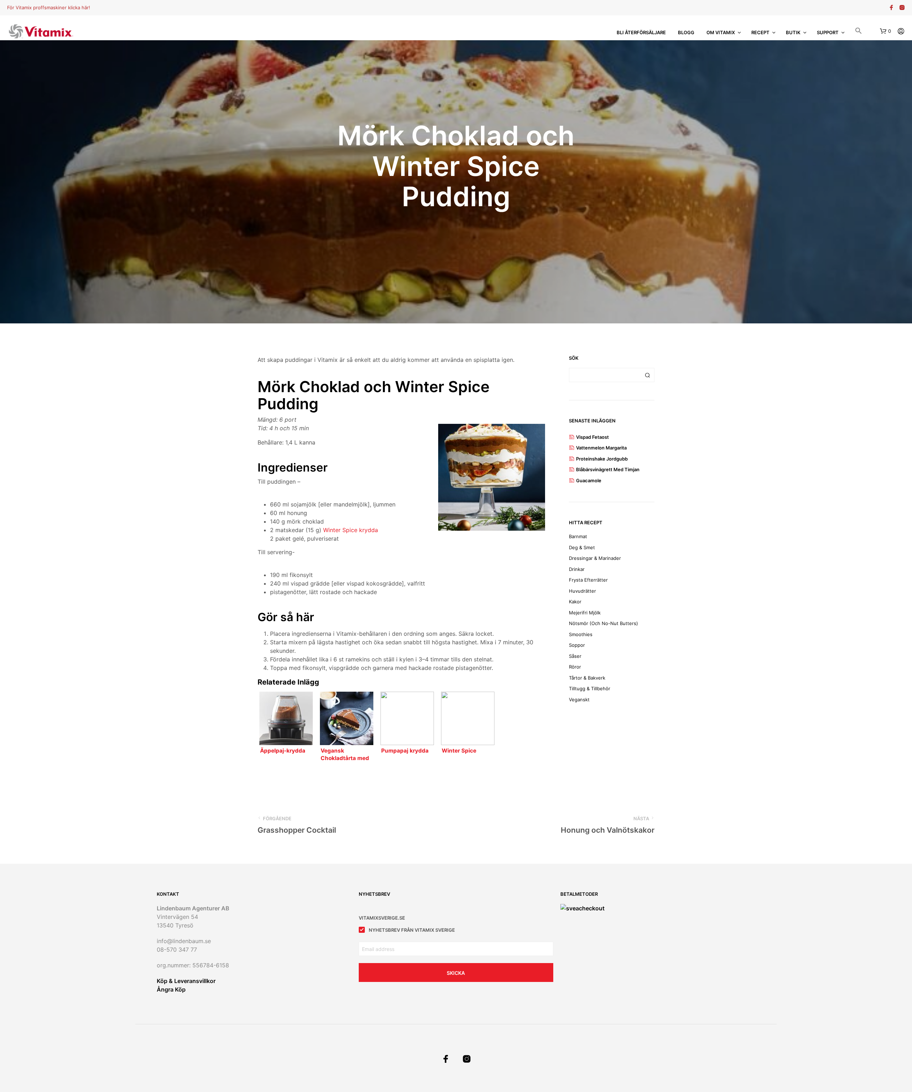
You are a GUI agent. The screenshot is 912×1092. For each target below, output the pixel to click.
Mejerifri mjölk (585, 612)
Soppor (577, 645)
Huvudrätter (582, 591)
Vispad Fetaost (592, 437)
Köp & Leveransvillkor (186, 980)
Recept (760, 32)
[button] (858, 31)
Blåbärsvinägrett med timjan (607, 469)
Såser (575, 656)
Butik (793, 32)
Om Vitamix (720, 32)
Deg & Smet (582, 547)
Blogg (686, 32)
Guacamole (588, 480)
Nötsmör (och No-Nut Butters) (603, 623)
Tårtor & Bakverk (587, 678)
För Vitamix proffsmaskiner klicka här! (48, 7)
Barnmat (578, 536)
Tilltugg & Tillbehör (589, 688)
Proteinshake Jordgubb (602, 459)
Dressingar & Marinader (595, 558)
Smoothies (580, 634)
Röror (575, 667)
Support (828, 32)
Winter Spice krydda (350, 530)
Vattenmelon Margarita (601, 448)
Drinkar (577, 569)
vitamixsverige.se (382, 918)
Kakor (575, 601)
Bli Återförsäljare (641, 32)
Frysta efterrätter (588, 580)
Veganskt (579, 699)
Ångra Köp (171, 989)
